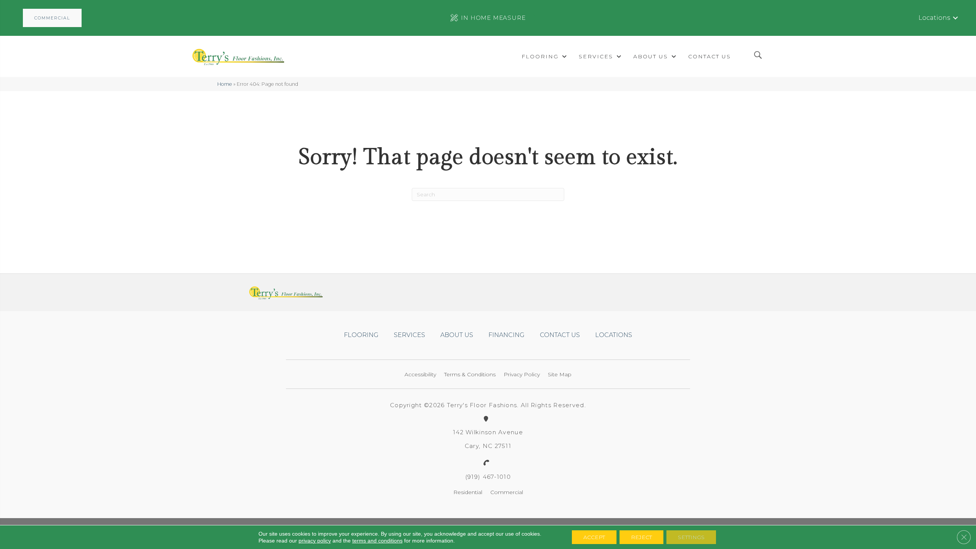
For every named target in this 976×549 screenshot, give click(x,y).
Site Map (559, 374)
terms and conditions (377, 541)
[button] (52, 18)
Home (224, 84)
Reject (641, 537)
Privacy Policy (522, 374)
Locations (934, 17)
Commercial (506, 492)
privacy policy (315, 541)
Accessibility (420, 374)
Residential (467, 492)
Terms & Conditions (470, 374)
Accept (594, 537)
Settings (691, 537)
